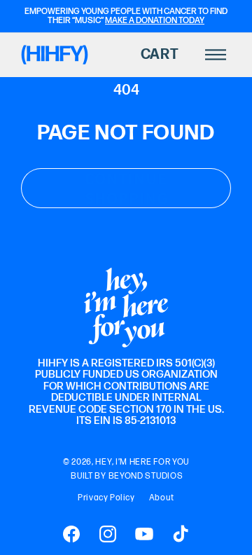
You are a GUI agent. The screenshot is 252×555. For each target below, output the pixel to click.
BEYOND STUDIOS (145, 476)
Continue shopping (126, 188)
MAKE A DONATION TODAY (154, 20)
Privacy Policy (106, 498)
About (161, 498)
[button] (166, 54)
